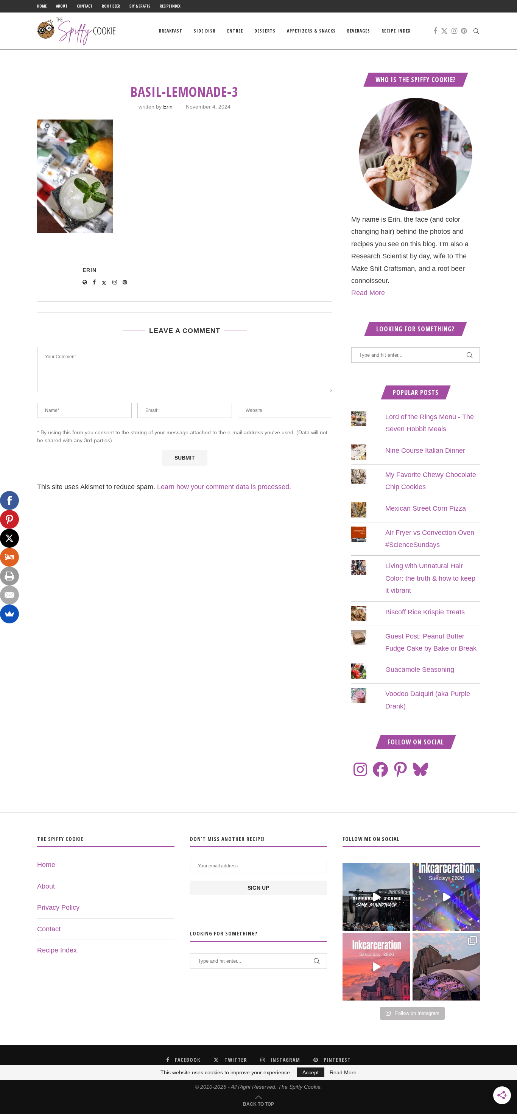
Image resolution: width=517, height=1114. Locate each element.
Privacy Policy (58, 907)
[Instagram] (454, 31)
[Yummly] (9, 557)
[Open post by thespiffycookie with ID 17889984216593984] (446, 967)
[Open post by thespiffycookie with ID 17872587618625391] (446, 897)
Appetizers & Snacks (311, 31)
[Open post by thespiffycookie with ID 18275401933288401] (376, 967)
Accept (310, 1072)
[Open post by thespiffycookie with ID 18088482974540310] (376, 897)
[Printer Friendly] (9, 576)
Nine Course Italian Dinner (425, 450)
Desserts (265, 31)
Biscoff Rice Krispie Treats (425, 612)
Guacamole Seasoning (419, 669)
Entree (235, 31)
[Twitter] (444, 31)
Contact (84, 6)
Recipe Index (170, 6)
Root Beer (111, 6)
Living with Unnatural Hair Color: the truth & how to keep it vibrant (430, 578)
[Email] (9, 595)
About (61, 6)
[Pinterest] (464, 31)
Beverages (358, 31)
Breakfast (170, 31)
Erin (168, 107)
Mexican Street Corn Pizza (425, 508)
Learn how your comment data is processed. (224, 487)
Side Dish (205, 31)
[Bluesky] (420, 769)
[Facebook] (435, 31)
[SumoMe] (9, 613)
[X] (9, 538)
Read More (368, 293)
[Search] (476, 31)
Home (42, 6)
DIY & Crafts (139, 6)
